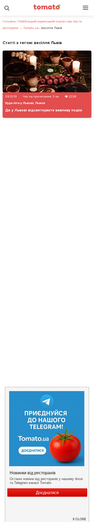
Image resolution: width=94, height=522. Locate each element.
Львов (40, 103)
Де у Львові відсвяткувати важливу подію (43, 110)
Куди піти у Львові (19, 103)
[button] (79, 517)
